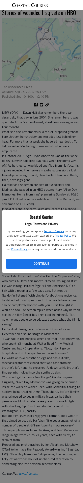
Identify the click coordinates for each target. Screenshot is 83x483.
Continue (41, 263)
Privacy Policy (63, 235)
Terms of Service (54, 231)
